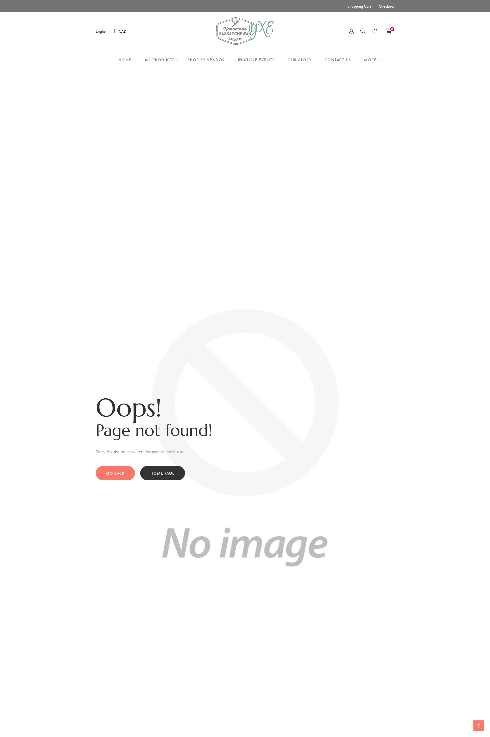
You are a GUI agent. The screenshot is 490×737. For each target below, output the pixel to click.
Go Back (115, 473)
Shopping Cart (359, 6)
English (101, 31)
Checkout (386, 6)
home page (163, 473)
